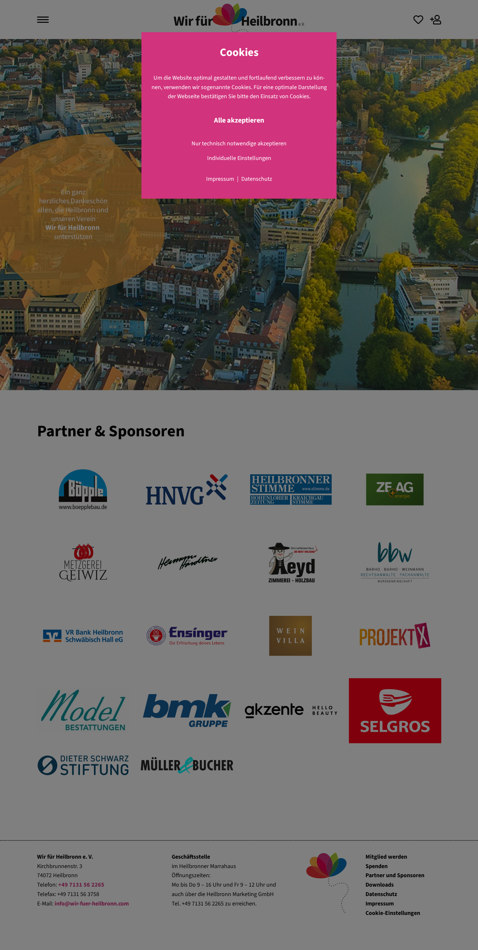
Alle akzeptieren (239, 120)
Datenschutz (256, 179)
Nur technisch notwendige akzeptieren (239, 143)
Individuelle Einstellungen (239, 158)
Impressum (220, 179)
